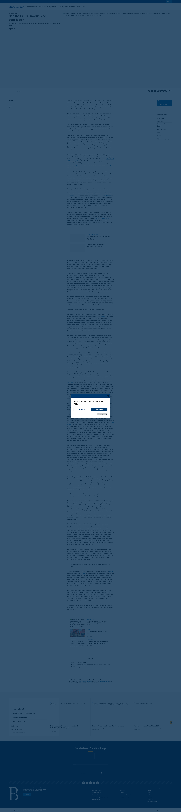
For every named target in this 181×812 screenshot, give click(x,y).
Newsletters (150, 0)
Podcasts (149, 797)
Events (119, 0)
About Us (162, 0)
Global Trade (160, 121)
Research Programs (127, 0)
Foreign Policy (160, 136)
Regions (83, 6)
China (158, 132)
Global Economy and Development (100, 797)
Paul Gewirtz (12, 28)
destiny (102, 316)
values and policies (104, 681)
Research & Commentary (139, 0)
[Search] (171, 6)
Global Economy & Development (161, 117)
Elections (60, 6)
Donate (169, 1)
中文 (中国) (19, 91)
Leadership (122, 790)
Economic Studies (96, 792)
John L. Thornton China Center (164, 139)
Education (53, 6)
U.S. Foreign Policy (161, 126)
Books (149, 794)
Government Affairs (152, 801)
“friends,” (82, 573)
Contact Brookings (124, 797)
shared (111, 571)
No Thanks (82, 409)
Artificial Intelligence (44, 6)
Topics (78, 6)
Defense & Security (162, 114)
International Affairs (32, 6)
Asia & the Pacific (161, 129)
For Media (156, 0)
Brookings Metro (96, 799)
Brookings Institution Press (126, 794)
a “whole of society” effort (102, 218)
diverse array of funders (86, 681)
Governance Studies (97, 790)
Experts (114, 0)
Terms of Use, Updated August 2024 (34, 810)
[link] (24, 713)
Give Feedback (99, 409)
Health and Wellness (69, 6)
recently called (106, 195)
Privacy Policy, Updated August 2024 (17, 810)
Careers (122, 792)
